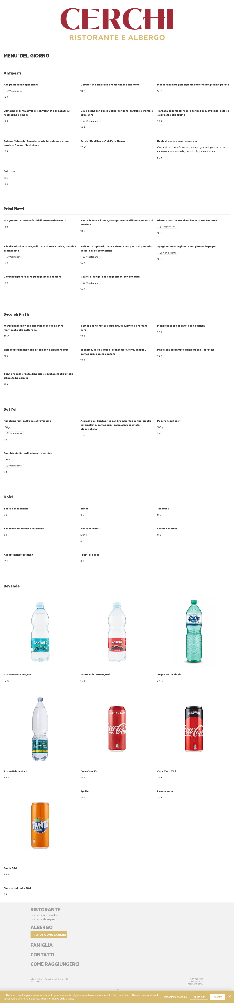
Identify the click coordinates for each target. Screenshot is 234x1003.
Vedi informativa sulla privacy (57, 998)
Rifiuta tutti (199, 997)
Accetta (218, 997)
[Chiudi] (229, 996)
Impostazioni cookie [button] (175, 997)
